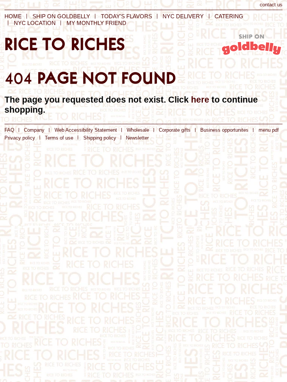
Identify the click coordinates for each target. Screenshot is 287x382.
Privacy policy (19, 138)
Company (34, 130)
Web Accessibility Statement (86, 130)
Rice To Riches (64, 44)
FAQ (9, 130)
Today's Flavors (126, 16)
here (200, 99)
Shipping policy (99, 138)
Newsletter (137, 138)
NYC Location (35, 23)
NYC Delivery (183, 16)
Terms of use (59, 138)
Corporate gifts (175, 130)
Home (13, 16)
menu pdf (269, 130)
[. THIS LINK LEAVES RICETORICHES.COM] (251, 46)
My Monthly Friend (96, 23)
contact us (271, 4)
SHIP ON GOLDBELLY (61, 16)
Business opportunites (224, 130)
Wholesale (138, 130)
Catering (229, 16)
